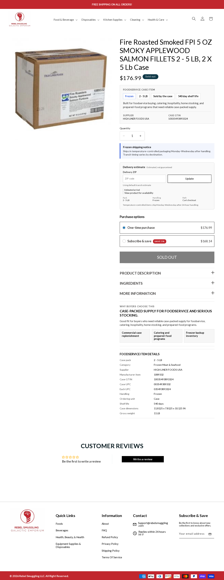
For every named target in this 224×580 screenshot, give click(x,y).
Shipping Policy (111, 550)
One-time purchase (141, 228)
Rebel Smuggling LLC (31, 575)
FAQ (104, 530)
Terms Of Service (112, 557)
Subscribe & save (146, 241)
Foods (59, 523)
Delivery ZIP (129, 172)
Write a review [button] (142, 459)
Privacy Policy (110, 544)
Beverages (62, 530)
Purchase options (132, 217)
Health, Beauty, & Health (70, 537)
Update (189, 178)
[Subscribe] (210, 534)
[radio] (124, 227)
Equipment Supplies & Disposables (68, 545)
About (105, 523)
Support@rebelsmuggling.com (153, 524)
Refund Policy (110, 537)
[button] (65, 20)
